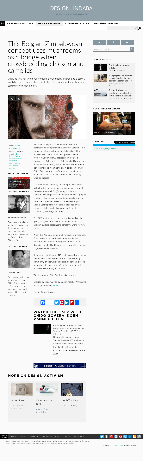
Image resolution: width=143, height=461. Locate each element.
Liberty (56, 285)
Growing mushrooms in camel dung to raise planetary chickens (69, 327)
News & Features (49, 23)
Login (57, 436)
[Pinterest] (61, 302)
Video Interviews (16, 160)
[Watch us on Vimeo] (125, 436)
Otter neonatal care (44, 402)
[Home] (71, 9)
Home (2, 23)
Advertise (33, 436)
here (75, 275)
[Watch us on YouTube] (120, 436)
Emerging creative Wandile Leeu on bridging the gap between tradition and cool (120, 78)
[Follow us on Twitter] (99, 42)
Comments (13, 168)
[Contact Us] (139, 436)
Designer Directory (107, 23)
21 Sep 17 (18, 145)
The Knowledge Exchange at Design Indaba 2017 (17, 184)
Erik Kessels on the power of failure (120, 66)
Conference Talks (77, 23)
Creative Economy (16, 154)
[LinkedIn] (67, 302)
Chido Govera (14, 272)
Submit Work (47, 436)
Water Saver (18, 400)
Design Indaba (118, 445)
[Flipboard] (72, 302)
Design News (17, 405)
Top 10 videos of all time (104, 132)
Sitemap (66, 436)
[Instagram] (116, 436)
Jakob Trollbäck (69, 400)
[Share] (77, 302)
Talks (55, 331)
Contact (23, 436)
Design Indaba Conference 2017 (15, 164)
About (13, 436)
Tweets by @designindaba (105, 148)
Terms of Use (78, 436)
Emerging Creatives (20, 23)
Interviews (13, 159)
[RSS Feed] (134, 436)
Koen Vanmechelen (17, 217)
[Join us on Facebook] (113, 42)
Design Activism (15, 156)
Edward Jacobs (17, 148)
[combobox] (122, 28)
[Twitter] (56, 302)
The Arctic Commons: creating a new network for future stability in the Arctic (120, 93)
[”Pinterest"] (127, 42)
